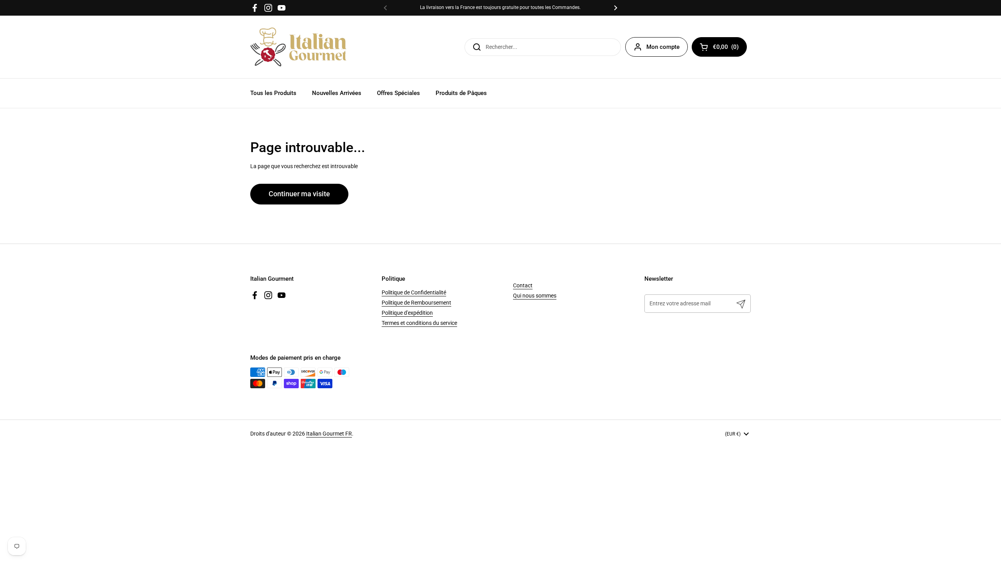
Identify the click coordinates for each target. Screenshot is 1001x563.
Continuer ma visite (299, 194)
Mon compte (663, 46)
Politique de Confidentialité (414, 292)
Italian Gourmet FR (329, 433)
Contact (523, 285)
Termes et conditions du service (419, 323)
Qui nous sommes (534, 295)
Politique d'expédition (407, 313)
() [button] (730, 48)
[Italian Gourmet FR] (298, 46)
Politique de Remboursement (416, 302)
